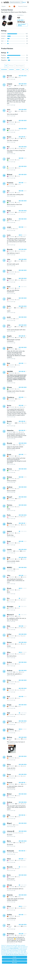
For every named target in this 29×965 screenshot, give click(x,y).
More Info (14, 962)
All (6, 66)
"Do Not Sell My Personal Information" (15, 954)
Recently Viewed (22, 6)
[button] (21, 2)
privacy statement (14, 948)
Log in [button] (24, 2)
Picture (11, 66)
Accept (14, 957)
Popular (3, 6)
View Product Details (21, 25)
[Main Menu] (1, 2)
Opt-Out (14, 960)
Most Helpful (20, 66)
